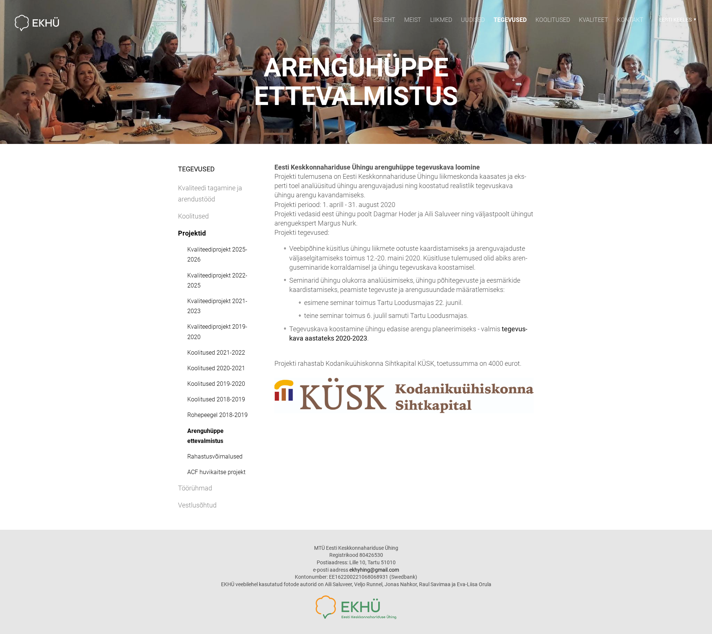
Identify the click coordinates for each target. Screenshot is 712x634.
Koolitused (552, 19)
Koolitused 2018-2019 (216, 399)
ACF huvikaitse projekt (216, 472)
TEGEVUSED (510, 19)
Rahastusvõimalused (215, 456)
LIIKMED (441, 19)
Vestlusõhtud (197, 505)
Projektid (192, 233)
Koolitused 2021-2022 (216, 352)
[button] (676, 19)
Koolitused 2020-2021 (216, 368)
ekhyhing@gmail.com (374, 570)
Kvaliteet (593, 19)
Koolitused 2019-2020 (216, 383)
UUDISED (473, 19)
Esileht (384, 19)
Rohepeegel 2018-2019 (217, 414)
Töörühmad (195, 488)
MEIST (412, 19)
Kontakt (630, 19)
